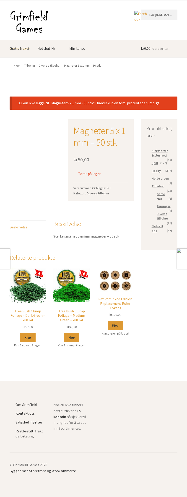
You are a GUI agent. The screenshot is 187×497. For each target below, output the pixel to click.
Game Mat (161, 196)
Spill (155, 163)
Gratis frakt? (19, 48)
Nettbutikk (46, 48)
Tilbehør (29, 65)
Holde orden (160, 178)
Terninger (163, 206)
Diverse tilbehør (50, 65)
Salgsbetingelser (29, 422)
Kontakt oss (25, 413)
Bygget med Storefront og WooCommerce (43, 470)
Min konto (77, 48)
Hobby (156, 171)
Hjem (17, 65)
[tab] (28, 227)
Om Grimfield (26, 404)
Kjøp (28, 337)
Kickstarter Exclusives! (160, 153)
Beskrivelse (18, 227)
